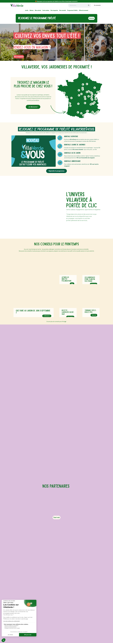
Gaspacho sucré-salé (68, 313)
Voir (72, 283)
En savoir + (70, 317)
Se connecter (97, 5)
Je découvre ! (33, 107)
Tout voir (94, 315)
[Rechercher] (88, 5)
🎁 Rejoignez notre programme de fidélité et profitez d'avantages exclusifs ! (56, 1)
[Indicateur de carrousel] (54, 56)
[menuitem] (26, 10)
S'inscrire (91, 18)
